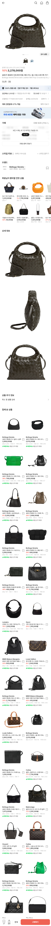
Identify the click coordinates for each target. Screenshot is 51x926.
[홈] (41, 3)
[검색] (35, 3)
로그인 (25, 135)
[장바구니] (47, 3)
